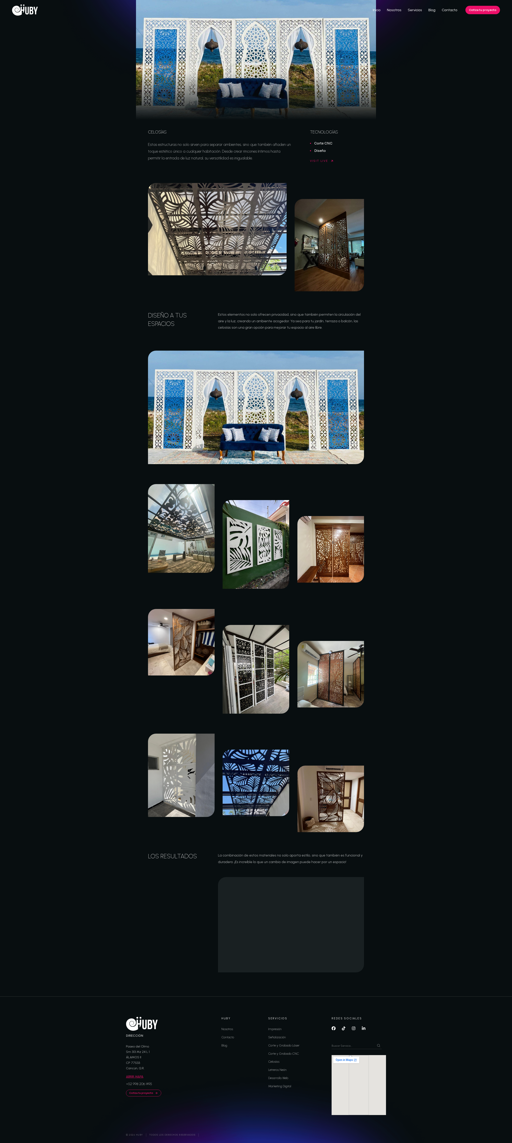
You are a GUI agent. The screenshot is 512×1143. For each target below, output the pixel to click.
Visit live (319, 161)
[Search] (379, 1045)
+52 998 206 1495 (139, 1084)
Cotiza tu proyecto (482, 10)
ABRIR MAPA (134, 1076)
